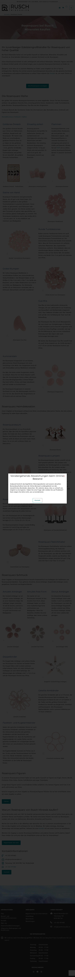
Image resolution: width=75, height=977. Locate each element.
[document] (37, 488)
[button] (64, 476)
